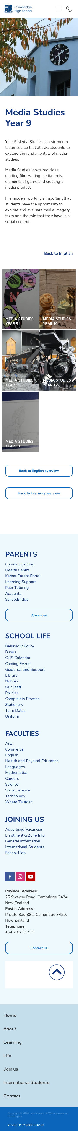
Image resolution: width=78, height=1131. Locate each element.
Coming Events (18, 663)
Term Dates (15, 710)
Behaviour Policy (19, 645)
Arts (9, 743)
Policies (11, 692)
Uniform (12, 716)
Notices (11, 681)
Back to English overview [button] (39, 470)
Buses (10, 651)
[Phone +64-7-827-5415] (69, 9)
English (11, 754)
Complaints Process (22, 698)
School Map (15, 852)
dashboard (37, 1113)
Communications (19, 564)
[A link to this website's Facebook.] (10, 876)
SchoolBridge (17, 599)
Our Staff (13, 686)
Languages (15, 766)
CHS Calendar (17, 657)
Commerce (14, 749)
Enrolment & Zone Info (25, 835)
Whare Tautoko (18, 801)
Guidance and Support (25, 669)
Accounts (13, 593)
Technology (15, 795)
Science (11, 784)
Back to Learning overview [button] (39, 493)
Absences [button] (39, 615)
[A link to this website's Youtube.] (30, 876)
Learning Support (20, 581)
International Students (24, 846)
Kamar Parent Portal (23, 575)
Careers (12, 778)
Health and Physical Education (32, 760)
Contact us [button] (39, 948)
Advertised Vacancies (24, 829)
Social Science (17, 790)
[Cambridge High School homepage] (28, 9)
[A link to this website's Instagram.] (20, 876)
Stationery (14, 704)
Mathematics (16, 772)
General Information (22, 840)
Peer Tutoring (17, 587)
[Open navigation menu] (58, 9)
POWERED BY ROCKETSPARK (26, 1125)
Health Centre (17, 569)
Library (11, 675)
